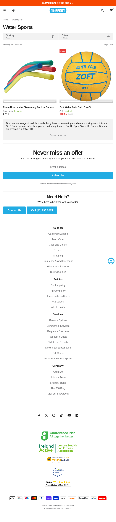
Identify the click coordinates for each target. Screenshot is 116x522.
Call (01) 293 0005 (42, 210)
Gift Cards (58, 353)
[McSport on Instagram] (54, 415)
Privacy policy (58, 290)
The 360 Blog (58, 388)
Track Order (58, 239)
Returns (58, 250)
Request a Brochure (58, 331)
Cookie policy (58, 285)
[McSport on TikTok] (61, 415)
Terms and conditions (58, 296)
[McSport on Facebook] (39, 415)
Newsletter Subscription (58, 347)
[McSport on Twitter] (46, 415)
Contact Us (14, 210)
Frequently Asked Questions (58, 261)
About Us (58, 372)
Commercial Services (58, 326)
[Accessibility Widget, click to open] (111, 261)
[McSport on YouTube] (69, 415)
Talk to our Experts (58, 342)
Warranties (58, 301)
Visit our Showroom (58, 393)
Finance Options (58, 320)
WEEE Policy (58, 307)
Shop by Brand (58, 383)
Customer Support (58, 234)
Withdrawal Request (58, 266)
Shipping (58, 255)
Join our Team (58, 377)
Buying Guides (58, 272)
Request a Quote (58, 336)
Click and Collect (58, 244)
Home (5, 20)
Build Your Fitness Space (58, 358)
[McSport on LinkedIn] (77, 415)
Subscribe (58, 175)
